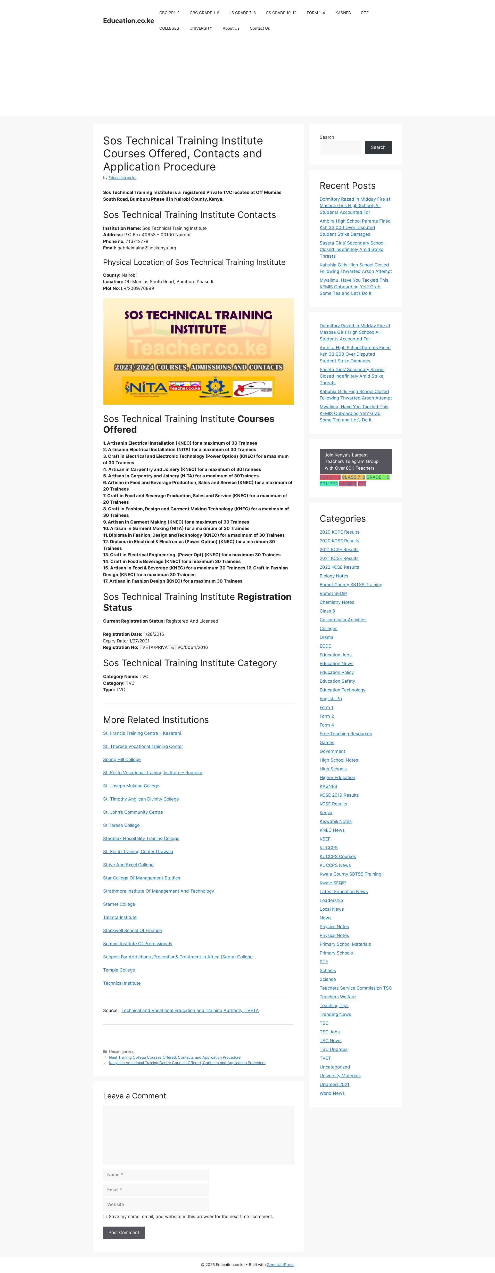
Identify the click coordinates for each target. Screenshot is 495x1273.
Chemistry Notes (337, 602)
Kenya (326, 812)
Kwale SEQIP (333, 882)
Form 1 (326, 707)
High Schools (333, 768)
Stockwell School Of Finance (132, 930)
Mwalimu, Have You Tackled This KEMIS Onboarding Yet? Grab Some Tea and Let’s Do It (354, 287)
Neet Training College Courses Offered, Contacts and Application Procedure (175, 1057)
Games (327, 742)
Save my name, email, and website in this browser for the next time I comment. (191, 1216)
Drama (326, 637)
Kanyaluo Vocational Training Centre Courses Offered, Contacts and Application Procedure (187, 1062)
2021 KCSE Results (339, 558)
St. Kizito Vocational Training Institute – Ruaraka (152, 772)
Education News (336, 663)
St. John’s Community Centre (133, 812)
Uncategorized (335, 1067)
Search (327, 137)
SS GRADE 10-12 (281, 12)
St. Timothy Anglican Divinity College (141, 799)
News (326, 917)
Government (332, 751)
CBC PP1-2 (169, 12)
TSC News (331, 1040)
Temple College (119, 970)
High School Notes (339, 760)
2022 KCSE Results (339, 567)
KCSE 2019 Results (339, 795)
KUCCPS (329, 847)
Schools (328, 970)
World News (332, 1093)
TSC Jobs (330, 1031)
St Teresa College (121, 825)
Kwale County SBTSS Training (350, 874)
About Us (231, 28)
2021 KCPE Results (339, 549)
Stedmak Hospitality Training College (141, 838)
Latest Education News (344, 891)
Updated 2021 (334, 1084)
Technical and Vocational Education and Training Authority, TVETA (190, 1010)
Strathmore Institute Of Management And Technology (158, 891)
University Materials (340, 1075)
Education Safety (337, 681)
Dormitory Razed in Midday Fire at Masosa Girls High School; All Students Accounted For (355, 206)
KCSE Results (333, 803)
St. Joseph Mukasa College (131, 785)
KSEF (325, 839)
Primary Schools (336, 953)
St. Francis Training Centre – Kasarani (142, 733)
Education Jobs (336, 654)
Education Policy (337, 672)
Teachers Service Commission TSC (356, 988)
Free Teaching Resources (346, 733)
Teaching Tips (334, 1005)
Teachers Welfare (338, 996)
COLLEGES (169, 28)
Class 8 (327, 611)
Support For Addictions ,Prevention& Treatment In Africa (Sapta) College (178, 956)
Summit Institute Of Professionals (137, 943)
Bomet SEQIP (333, 593)
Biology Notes (334, 575)
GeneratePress (280, 1264)
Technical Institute (122, 983)
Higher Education (337, 777)
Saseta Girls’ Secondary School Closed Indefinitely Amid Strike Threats (352, 249)
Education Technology (342, 689)
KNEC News (332, 830)
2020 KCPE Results (339, 532)
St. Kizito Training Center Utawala (138, 851)
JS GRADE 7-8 (242, 12)
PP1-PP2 (329, 483)
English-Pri (331, 698)
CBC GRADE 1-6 (204, 12)
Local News (332, 909)
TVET (325, 1058)
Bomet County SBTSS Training (351, 584)
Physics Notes (334, 926)
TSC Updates (334, 1049)
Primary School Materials (345, 944)
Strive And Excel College (128, 864)
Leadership (331, 900)
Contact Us (260, 28)
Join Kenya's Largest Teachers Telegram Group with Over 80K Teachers (351, 461)
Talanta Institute (120, 917)
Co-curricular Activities (343, 619)
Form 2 (327, 716)
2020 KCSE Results (339, 540)
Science (328, 979)
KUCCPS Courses (338, 856)
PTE (365, 12)
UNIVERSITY (200, 28)
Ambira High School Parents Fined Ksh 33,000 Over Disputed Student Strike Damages (355, 227)
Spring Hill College (122, 759)
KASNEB (343, 12)
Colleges (328, 628)
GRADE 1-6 (378, 477)
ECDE (325, 646)
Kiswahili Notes (336, 821)
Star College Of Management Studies (141, 877)
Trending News (335, 1014)
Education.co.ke (128, 21)
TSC (324, 1023)
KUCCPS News (335, 865)
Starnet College (119, 904)
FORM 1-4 (316, 12)
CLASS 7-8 (353, 477)
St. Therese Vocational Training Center (143, 746)
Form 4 (327, 725)
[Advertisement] (247, 80)
